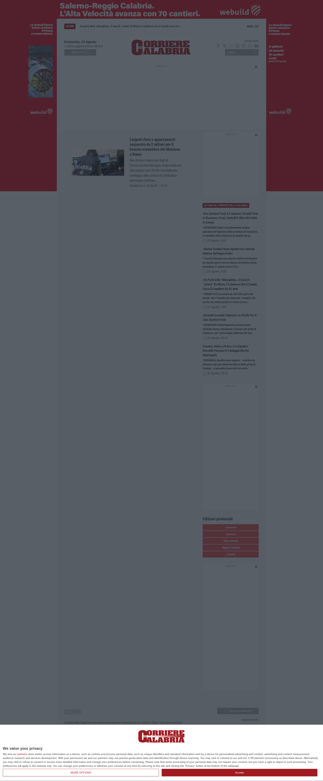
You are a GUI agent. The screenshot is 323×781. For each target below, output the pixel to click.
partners (22, 754)
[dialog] (161, 753)
